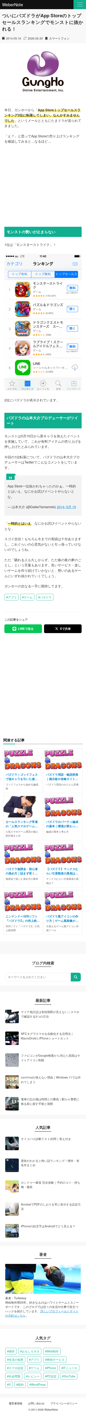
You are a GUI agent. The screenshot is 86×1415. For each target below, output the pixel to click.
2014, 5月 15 (66, 506)
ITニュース (70, 1368)
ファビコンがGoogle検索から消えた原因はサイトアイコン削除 (50, 1057)
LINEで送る (26, 628)
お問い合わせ (36, 1403)
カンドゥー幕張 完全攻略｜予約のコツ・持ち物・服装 (50, 1184)
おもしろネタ (30, 1351)
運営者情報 (15, 1403)
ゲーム (28, 597)
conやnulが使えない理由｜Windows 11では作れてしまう (51, 1079)
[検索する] (76, 977)
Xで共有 (65, 628)
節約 (21, 1384)
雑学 (12, 1351)
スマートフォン (59, 38)
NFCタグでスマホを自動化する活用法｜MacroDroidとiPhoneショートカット (47, 1036)
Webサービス (55, 1359)
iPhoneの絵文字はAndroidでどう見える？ (48, 1226)
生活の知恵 (16, 1359)
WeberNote (12, 4)
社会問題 (14, 1376)
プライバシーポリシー (63, 1403)
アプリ (12, 597)
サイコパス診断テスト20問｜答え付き (46, 1139)
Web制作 (53, 1351)
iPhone (51, 1368)
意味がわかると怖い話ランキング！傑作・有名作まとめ (50, 1163)
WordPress (38, 1384)
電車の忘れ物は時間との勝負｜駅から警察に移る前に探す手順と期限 (50, 1101)
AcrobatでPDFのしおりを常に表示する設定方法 (51, 1206)
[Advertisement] (43, 184)
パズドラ (46, 597)
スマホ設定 (16, 1368)
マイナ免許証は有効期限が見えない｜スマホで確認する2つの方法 (50, 1014)
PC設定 (52, 1376)
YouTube (69, 1376)
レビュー (33, 1376)
